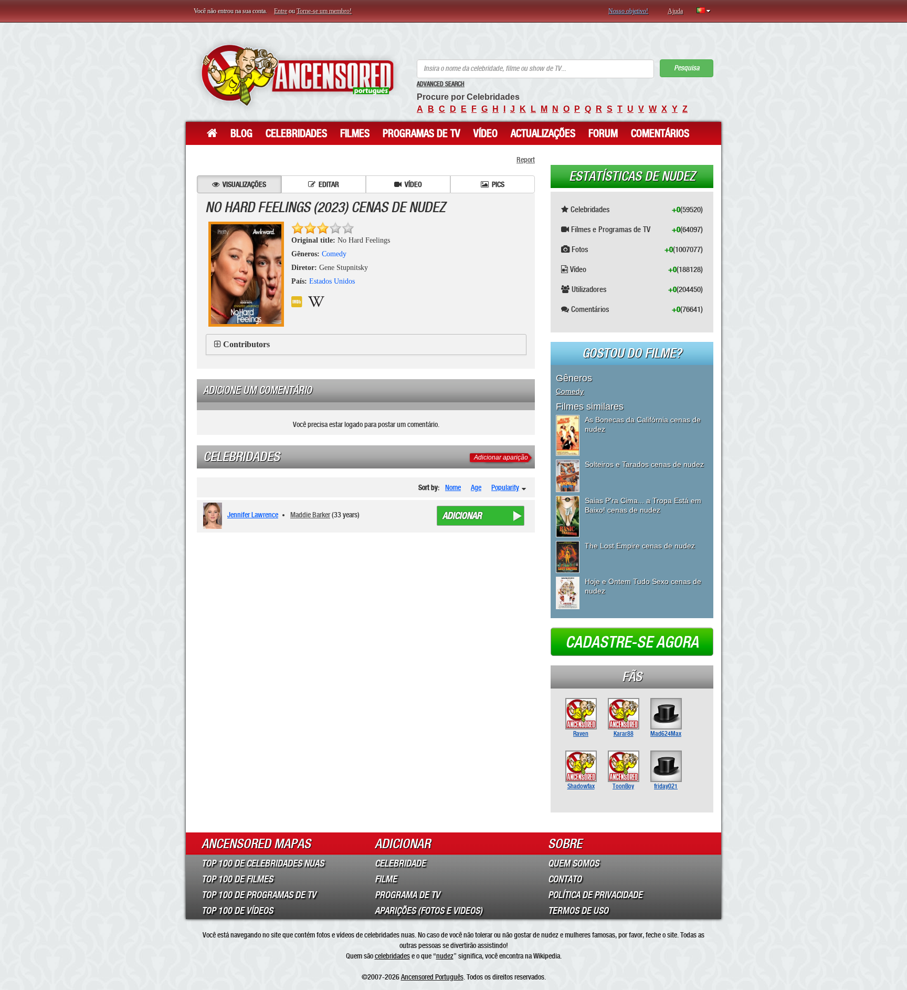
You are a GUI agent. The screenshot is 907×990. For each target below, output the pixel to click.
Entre (280, 11)
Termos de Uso (578, 910)
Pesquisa (686, 68)
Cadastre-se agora (632, 642)
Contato (565, 879)
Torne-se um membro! (324, 11)
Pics (498, 184)
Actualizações (543, 133)
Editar (329, 184)
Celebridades (296, 133)
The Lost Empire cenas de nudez (640, 545)
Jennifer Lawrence (252, 514)
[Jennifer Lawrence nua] (214, 516)
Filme (386, 879)
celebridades (392, 956)
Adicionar (462, 516)
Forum (603, 133)
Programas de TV (421, 133)
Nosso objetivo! (628, 11)
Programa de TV (407, 895)
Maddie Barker (310, 514)
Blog (241, 133)
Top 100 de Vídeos (237, 910)
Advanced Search (441, 84)
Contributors (246, 344)
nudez (445, 956)
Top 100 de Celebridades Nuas (263, 863)
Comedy (334, 254)
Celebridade (400, 863)
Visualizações (244, 184)
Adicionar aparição (501, 457)
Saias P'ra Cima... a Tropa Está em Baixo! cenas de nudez (643, 505)
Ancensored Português (432, 977)
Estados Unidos (332, 281)
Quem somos (573, 863)
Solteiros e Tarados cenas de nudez (644, 464)
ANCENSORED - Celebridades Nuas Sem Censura (297, 75)
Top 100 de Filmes (237, 879)
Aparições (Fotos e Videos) (428, 910)
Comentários (660, 133)
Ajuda (675, 11)
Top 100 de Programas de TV (259, 895)
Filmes (355, 133)
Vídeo (485, 133)
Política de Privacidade (595, 895)
